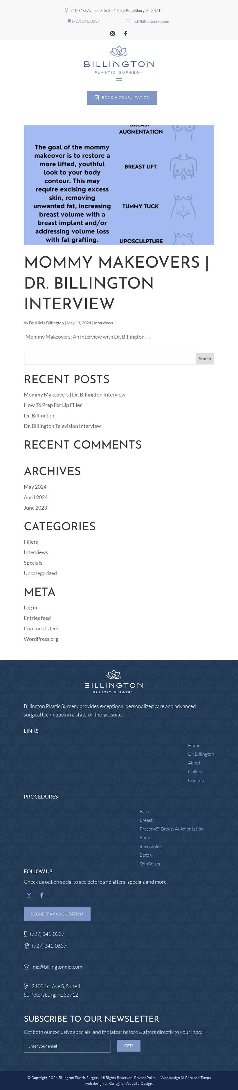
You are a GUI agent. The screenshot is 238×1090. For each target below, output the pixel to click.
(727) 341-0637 (49, 946)
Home (194, 745)
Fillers (31, 541)
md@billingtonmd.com (151, 21)
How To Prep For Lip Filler (53, 405)
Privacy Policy (145, 1077)
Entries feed (37, 618)
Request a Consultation (57, 913)
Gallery (195, 771)
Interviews (103, 322)
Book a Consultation (126, 97)
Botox (146, 855)
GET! (128, 1045)
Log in (30, 607)
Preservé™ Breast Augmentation (172, 829)
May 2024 (35, 486)
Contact (196, 780)
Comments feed (41, 628)
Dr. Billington (39, 415)
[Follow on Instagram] (112, 34)
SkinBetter (150, 864)
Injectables (150, 846)
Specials (33, 562)
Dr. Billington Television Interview (62, 426)
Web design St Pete (177, 1077)
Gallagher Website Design (130, 1083)
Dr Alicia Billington (46, 322)
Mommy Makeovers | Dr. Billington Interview (116, 284)
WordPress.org (41, 639)
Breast (146, 820)
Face (144, 811)
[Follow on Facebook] (125, 34)
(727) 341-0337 (86, 21)
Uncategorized (40, 573)
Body (145, 837)
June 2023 (35, 507)
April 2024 (36, 497)
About (194, 763)
